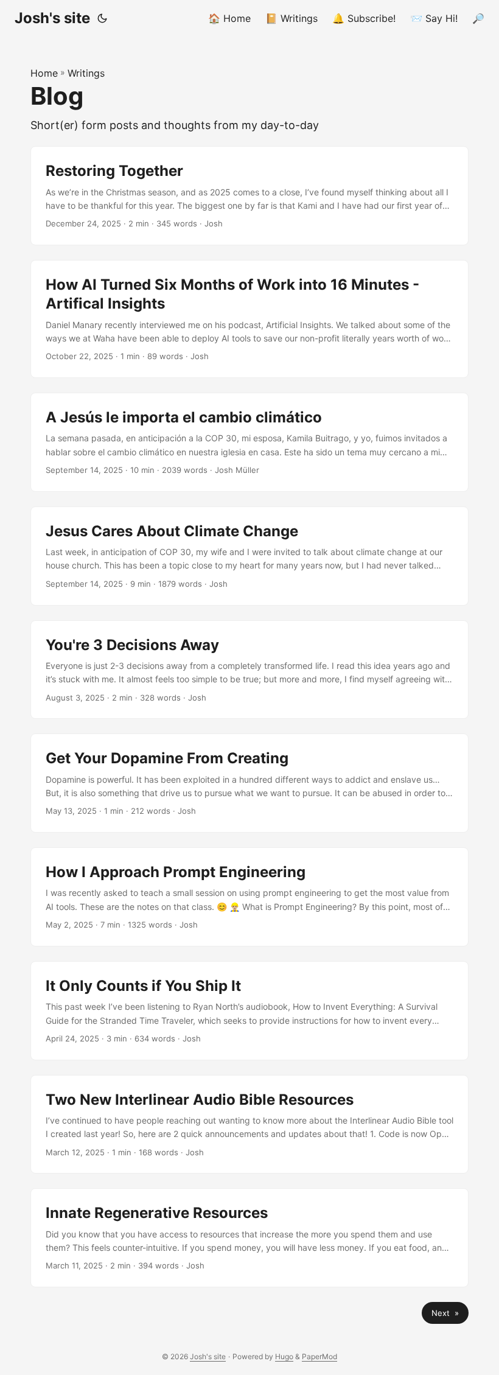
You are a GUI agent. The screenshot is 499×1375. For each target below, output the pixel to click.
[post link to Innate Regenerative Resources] (249, 1238)
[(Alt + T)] (102, 18)
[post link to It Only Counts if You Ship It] (249, 1011)
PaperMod (319, 1356)
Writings (86, 73)
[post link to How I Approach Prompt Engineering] (249, 897)
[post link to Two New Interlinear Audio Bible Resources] (249, 1125)
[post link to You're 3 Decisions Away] (249, 670)
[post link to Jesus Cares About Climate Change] (249, 556)
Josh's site (52, 18)
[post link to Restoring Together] (249, 196)
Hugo (284, 1356)
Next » (445, 1313)
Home (44, 73)
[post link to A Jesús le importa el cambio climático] (249, 442)
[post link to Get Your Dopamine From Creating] (249, 783)
